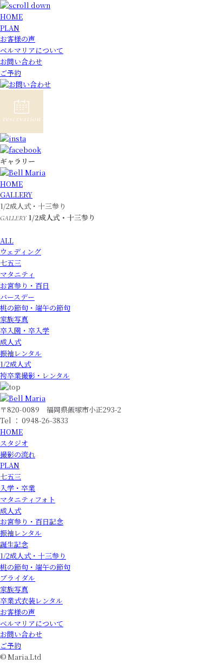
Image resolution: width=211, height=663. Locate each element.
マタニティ (17, 274)
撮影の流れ (17, 454)
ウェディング (20, 251)
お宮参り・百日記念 (31, 521)
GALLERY (16, 194)
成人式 (10, 342)
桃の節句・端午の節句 (35, 308)
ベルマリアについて (31, 50)
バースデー (17, 297)
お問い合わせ (21, 61)
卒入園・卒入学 (24, 330)
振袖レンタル (21, 353)
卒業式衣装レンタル (31, 600)
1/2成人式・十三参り (33, 555)
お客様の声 (17, 39)
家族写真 (14, 319)
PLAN (9, 28)
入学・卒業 (17, 488)
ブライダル (17, 578)
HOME (11, 16)
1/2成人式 (15, 364)
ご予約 (10, 73)
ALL (7, 240)
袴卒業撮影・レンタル (35, 375)
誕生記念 (14, 544)
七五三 (10, 263)
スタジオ (14, 443)
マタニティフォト (27, 499)
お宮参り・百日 (24, 285)
